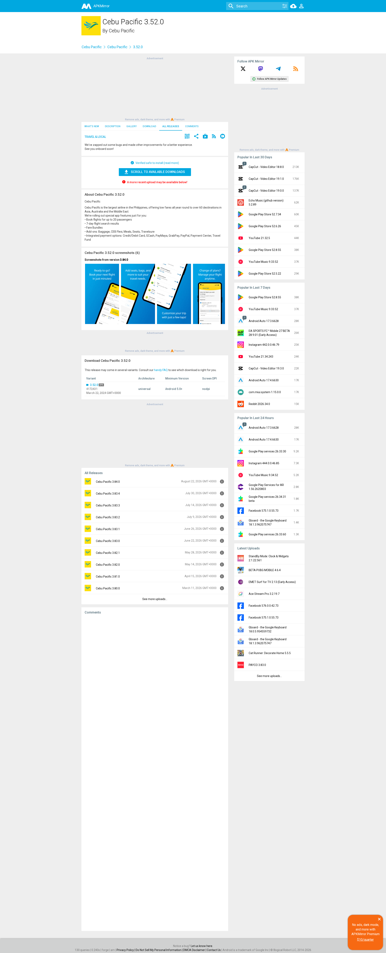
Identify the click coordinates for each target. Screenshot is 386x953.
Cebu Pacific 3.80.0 (108, 588)
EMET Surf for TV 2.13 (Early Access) (272, 582)
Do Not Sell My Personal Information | (159, 950)
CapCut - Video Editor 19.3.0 (266, 368)
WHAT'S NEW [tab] (91, 126)
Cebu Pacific (121, 31)
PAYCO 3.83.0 (257, 665)
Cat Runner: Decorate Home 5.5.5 (270, 653)
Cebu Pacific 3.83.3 (108, 505)
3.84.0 (124, 259)
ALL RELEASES (170, 126)
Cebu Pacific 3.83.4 (108, 493)
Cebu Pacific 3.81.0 (108, 576)
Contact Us (214, 950)
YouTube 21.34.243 (261, 356)
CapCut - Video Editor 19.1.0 (266, 178)
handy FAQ (161, 370)
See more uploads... (154, 599)
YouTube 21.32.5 (259, 238)
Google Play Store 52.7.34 (265, 214)
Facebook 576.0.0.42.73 (263, 605)
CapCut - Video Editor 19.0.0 (266, 190)
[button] (187, 137)
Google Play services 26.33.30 (267, 451)
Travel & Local (95, 136)
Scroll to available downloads (158, 172)
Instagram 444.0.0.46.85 (264, 463)
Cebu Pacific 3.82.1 (108, 552)
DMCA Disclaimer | (195, 950)
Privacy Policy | (126, 950)
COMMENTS (192, 126)
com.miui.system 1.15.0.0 (265, 392)
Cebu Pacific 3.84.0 (108, 481)
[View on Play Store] (205, 137)
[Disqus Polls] (154, 668)
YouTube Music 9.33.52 (263, 261)
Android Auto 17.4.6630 (264, 380)
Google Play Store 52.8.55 (265, 250)
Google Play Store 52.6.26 (265, 226)
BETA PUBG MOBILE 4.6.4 (265, 570)
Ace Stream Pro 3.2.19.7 (264, 593)
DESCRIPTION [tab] (112, 126)
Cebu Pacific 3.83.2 (108, 517)
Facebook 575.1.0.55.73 (263, 510)
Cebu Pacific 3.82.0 (108, 564)
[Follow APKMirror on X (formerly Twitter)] (243, 70)
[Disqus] (155, 772)
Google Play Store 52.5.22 (265, 273)
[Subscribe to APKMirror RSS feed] (295, 70)
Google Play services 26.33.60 (267, 534)
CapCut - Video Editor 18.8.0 (266, 167)
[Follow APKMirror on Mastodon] (260, 70)
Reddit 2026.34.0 (259, 404)
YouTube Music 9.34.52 (263, 475)
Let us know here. (202, 946)
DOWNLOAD (149, 126)
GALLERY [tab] (131, 126)
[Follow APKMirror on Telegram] (278, 70)
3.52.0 (94, 385)
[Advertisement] (155, 88)
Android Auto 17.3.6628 (264, 321)
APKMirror (101, 6)
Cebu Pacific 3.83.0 (108, 541)
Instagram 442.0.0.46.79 (264, 344)
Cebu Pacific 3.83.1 (108, 529)
